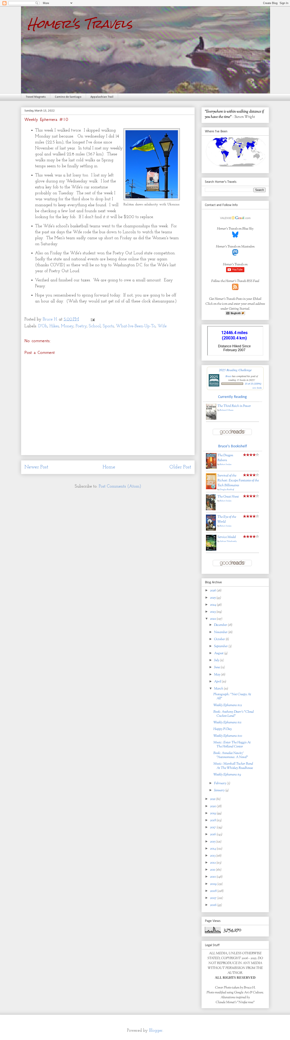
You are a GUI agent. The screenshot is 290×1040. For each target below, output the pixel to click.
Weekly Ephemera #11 (227, 722)
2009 (213, 884)
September (221, 646)
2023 (213, 611)
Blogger (156, 1031)
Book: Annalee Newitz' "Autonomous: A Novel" (230, 755)
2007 (213, 898)
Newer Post (36, 467)
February (220, 783)
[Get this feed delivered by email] (235, 314)
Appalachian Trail (101, 97)
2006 (213, 905)
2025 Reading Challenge (235, 370)
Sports (108, 326)
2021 (213, 799)
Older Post (180, 467)
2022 (213, 619)
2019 (213, 813)
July (217, 660)
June (217, 667)
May (217, 674)
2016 (213, 834)
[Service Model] (211, 550)
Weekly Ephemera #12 (227, 705)
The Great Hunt (228, 496)
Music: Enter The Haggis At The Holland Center (232, 744)
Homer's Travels (79, 23)
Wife (162, 326)
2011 (213, 869)
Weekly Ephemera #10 (227, 736)
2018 (213, 820)
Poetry (81, 326)
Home (109, 467)
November (221, 632)
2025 (213, 597)
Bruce (228, 376)
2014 (213, 848)
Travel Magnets (36, 97)
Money (67, 326)
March (219, 688)
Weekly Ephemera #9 (227, 774)
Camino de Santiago (68, 97)
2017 (213, 827)
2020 (213, 806)
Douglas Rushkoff (227, 489)
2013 (213, 855)
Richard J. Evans (226, 410)
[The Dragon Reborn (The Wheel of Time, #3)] (211, 468)
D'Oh (42, 326)
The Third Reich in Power (234, 406)
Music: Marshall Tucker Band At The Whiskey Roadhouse (233, 765)
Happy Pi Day (222, 729)
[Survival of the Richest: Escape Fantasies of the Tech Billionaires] (211, 488)
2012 (213, 862)
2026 (213, 590)
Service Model (226, 537)
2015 (213, 841)
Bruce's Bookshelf (232, 446)
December (221, 625)
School (95, 326)
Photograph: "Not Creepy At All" (232, 696)
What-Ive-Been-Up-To (135, 326)
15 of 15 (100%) (253, 383)
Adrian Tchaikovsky (228, 541)
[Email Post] (92, 319)
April (218, 681)
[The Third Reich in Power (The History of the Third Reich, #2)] (211, 418)
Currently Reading (232, 397)
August (219, 653)
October (220, 639)
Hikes (54, 326)
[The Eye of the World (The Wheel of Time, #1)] (211, 529)
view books (257, 387)
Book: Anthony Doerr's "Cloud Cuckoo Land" (233, 714)
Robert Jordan (225, 464)
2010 (213, 876)
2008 (213, 891)
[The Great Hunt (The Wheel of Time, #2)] (211, 509)
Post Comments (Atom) (120, 486)
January (219, 790)
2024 (213, 604)
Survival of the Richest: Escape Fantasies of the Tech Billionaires (238, 480)
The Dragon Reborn (225, 458)
